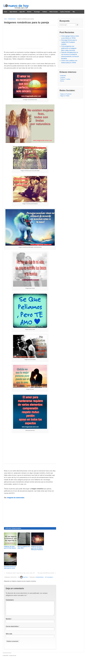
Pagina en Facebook (65, 94)
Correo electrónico (12, 626)
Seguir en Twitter (64, 95)
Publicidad (63, 75)
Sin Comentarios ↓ (49, 577)
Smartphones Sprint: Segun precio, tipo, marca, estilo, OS (20, 573)
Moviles (29, 11)
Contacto (62, 77)
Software (44, 11)
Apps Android (13, 11)
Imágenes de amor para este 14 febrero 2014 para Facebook (37, 548)
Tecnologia (37, 11)
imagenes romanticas (31, 581)
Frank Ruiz (25, 577)
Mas (74, 11)
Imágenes (14, 581)
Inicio (5, 11)
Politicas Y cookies (65, 79)
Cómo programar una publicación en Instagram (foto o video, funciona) (68, 48)
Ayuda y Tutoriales (65, 11)
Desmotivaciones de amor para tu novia (10, 567)
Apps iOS (22, 11)
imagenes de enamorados (15, 498)
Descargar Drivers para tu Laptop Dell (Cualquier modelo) (69, 42)
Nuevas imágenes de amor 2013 (24, 547)
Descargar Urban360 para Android (46, 573)
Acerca (62, 81)
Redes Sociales (54, 11)
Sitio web (9, 634)
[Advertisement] (30, 37)
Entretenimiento (12, 19)
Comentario (10, 600)
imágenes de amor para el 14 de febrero (10, 547)
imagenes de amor (21, 581)
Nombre (8, 619)
